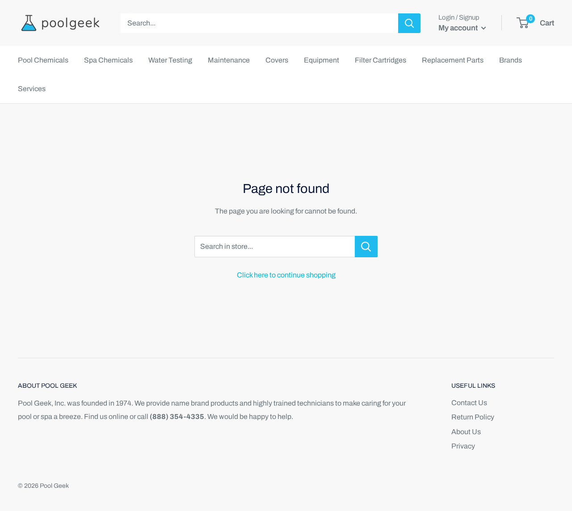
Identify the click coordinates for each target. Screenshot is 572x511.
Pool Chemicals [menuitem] (43, 60)
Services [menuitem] (32, 88)
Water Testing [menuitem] (170, 60)
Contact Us (469, 402)
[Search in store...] (366, 246)
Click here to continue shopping (286, 275)
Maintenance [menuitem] (229, 60)
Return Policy (472, 417)
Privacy (463, 446)
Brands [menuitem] (510, 60)
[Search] (409, 23)
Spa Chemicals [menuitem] (108, 60)
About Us (466, 432)
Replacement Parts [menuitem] (453, 60)
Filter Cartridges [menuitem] (380, 60)
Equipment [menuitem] (321, 60)
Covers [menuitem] (276, 60)
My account (458, 28)
